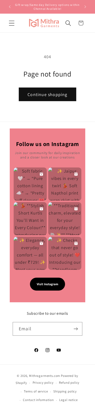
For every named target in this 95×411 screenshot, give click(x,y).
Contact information (38, 400)
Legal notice (68, 400)
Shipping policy (65, 391)
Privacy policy (43, 383)
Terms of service (36, 391)
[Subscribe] (75, 329)
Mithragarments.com (44, 376)
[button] (11, 23)
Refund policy (69, 383)
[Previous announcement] (9, 6)
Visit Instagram (47, 284)
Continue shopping (47, 94)
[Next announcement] (85, 6)
